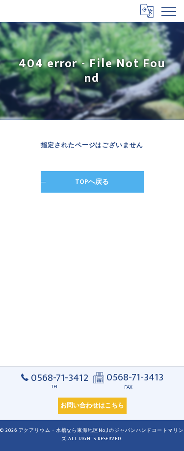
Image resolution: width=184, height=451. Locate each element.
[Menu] (169, 11)
